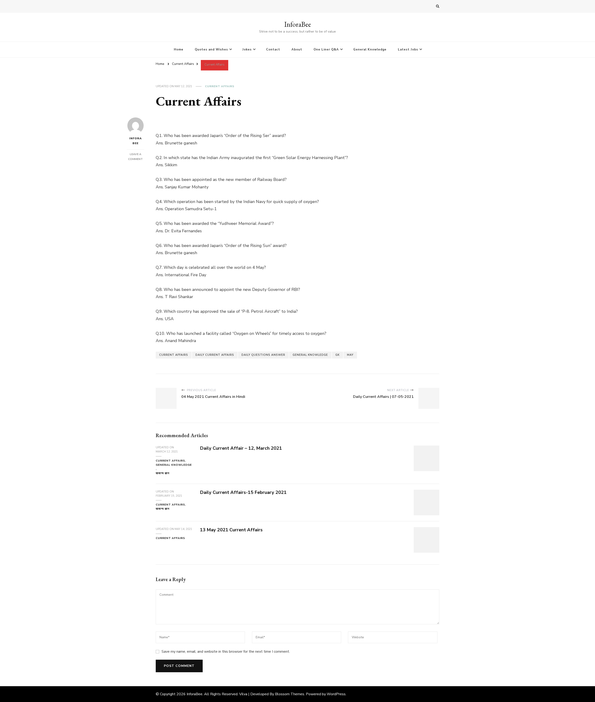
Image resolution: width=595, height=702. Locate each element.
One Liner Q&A (326, 49)
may (350, 355)
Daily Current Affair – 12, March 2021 (241, 448)
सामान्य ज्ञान (162, 473)
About (296, 49)
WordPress (336, 694)
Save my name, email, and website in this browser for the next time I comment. (226, 651)
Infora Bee (135, 140)
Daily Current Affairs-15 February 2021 (243, 492)
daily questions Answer (263, 355)
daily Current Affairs (214, 355)
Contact (273, 49)
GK (337, 355)
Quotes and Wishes (211, 49)
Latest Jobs (408, 49)
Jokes (247, 49)
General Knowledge (370, 49)
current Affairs (173, 355)
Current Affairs (219, 86)
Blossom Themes (289, 694)
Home (178, 49)
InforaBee (297, 24)
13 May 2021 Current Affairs (231, 530)
